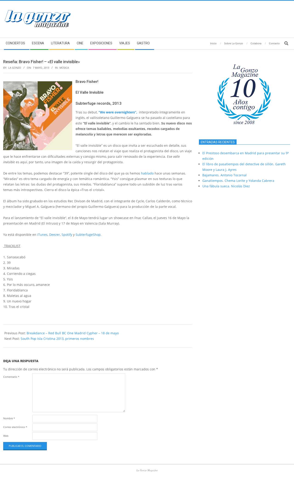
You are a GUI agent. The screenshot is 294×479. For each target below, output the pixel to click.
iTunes (42, 234)
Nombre (9, 418)
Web (5, 435)
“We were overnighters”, (118, 112)
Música (64, 67)
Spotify (67, 234)
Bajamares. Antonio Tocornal (224, 175)
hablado (147, 173)
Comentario (11, 376)
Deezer (54, 234)
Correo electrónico (15, 427)
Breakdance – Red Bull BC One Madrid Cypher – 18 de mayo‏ (73, 333)
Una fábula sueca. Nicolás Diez (226, 186)
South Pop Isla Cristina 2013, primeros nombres (57, 338)
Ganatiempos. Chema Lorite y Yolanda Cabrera (238, 180)
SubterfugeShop (88, 234)
